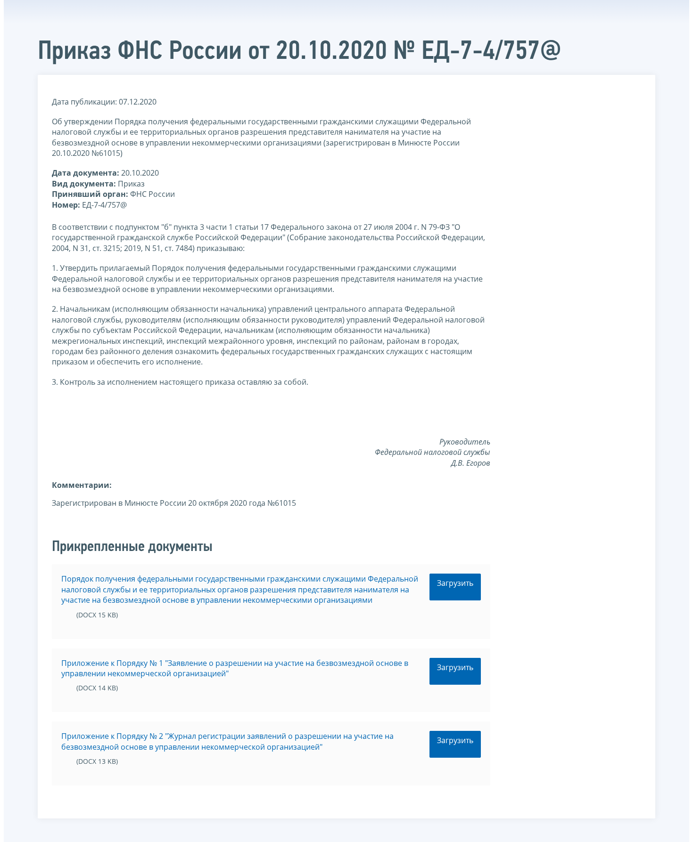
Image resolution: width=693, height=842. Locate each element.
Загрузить (455, 583)
